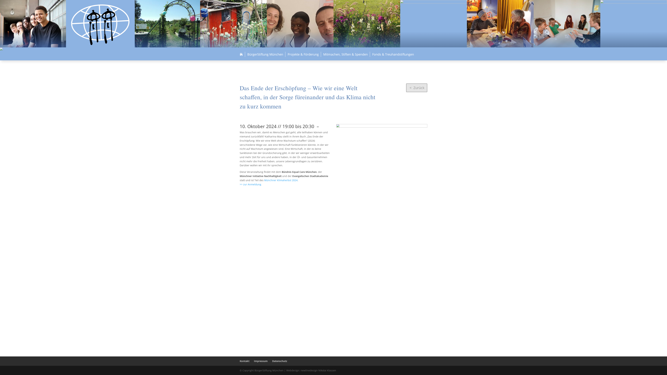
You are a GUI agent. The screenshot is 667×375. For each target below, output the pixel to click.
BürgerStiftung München (265, 54)
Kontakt (244, 361)
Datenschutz (279, 361)
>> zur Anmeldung (250, 184)
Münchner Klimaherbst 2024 (281, 180)
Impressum (261, 361)
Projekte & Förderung (303, 54)
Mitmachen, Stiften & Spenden (345, 54)
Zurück (419, 87)
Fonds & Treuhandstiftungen (393, 54)
